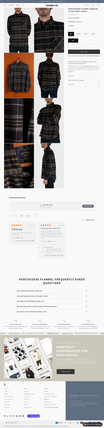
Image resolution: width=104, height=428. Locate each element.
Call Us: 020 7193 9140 (49, 394)
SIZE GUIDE (71, 25)
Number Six (8, 426)
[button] (11, 5)
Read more (70, 71)
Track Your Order (8, 399)
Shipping (6, 394)
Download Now (65, 371)
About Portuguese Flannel (76, 80)
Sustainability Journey (29, 394)
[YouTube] (23, 416)
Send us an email (48, 402)
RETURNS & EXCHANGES (49, 404)
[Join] (98, 400)
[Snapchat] (17, 416)
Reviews (26, 404)
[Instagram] (14, 416)
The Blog (26, 399)
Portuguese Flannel (88, 66)
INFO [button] (25, 388)
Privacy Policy (7, 404)
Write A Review (88, 206)
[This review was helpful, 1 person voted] (29, 240)
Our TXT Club (27, 396)
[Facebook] (5, 416)
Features (70, 76)
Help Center (7, 407)
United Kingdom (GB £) (11, 422)
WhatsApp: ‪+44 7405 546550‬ (50, 396)
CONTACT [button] (46, 388)
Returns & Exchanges (9, 396)
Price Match (7, 402)
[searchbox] (14, 215)
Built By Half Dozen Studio (61, 426)
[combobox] (88, 220)
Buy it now (84, 51)
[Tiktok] (7, 416)
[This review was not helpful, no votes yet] (32, 240)
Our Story (26, 391)
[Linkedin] (20, 416)
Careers (26, 402)
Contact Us (6, 391)
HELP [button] (5, 388)
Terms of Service (78, 406)
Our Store (71, 84)
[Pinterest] (11, 416)
